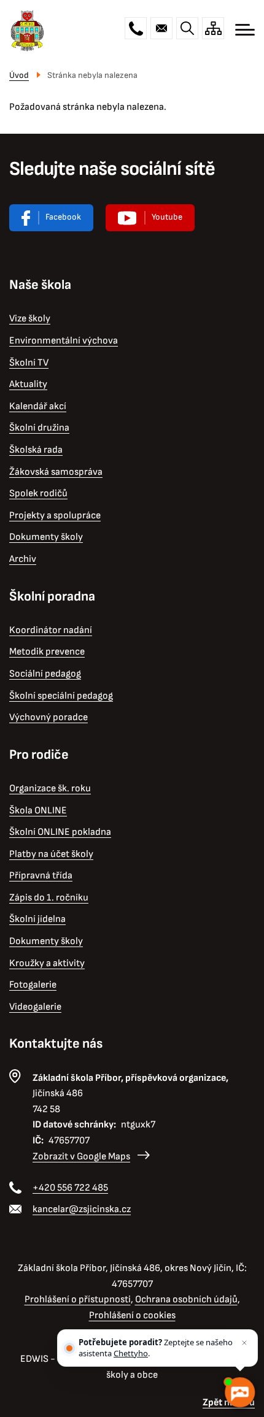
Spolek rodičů (38, 493)
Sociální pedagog (45, 674)
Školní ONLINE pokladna (60, 832)
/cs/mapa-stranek (213, 28)
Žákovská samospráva (56, 472)
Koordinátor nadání (50, 630)
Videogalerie (35, 1007)
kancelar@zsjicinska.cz (161, 28)
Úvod (19, 75)
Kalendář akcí (37, 406)
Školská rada (36, 450)
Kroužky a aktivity (47, 963)
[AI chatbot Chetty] (239, 1392)
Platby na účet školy (51, 854)
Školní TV (29, 363)
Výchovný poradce (48, 717)
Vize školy (29, 318)
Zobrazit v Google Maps (81, 1156)
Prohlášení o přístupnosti (78, 1299)
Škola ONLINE (38, 810)
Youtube (167, 217)
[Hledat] (187, 28)
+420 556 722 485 (136, 28)
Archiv (22, 559)
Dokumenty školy (46, 537)
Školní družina (39, 428)
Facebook (63, 217)
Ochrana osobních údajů (186, 1299)
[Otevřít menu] (245, 30)
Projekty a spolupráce (55, 515)
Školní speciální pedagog (61, 696)
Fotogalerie (32, 985)
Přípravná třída (40, 875)
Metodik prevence (47, 652)
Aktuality (28, 384)
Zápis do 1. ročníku (48, 898)
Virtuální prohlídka (150, 217)
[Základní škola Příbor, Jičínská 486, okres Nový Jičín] (27, 30)
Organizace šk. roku (50, 788)
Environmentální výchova (63, 341)
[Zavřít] (244, 1343)
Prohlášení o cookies (132, 1315)
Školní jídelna (37, 919)
